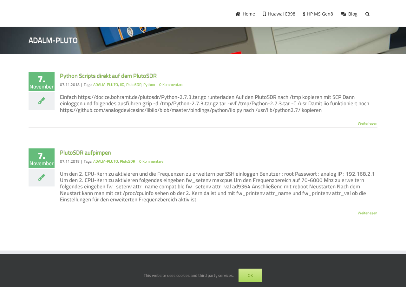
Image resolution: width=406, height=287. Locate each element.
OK (250, 275)
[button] (367, 13)
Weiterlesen (367, 123)
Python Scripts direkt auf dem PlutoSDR (108, 76)
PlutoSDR (133, 84)
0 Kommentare (171, 84)
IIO (122, 84)
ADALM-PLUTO (105, 84)
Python (149, 84)
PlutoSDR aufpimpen (85, 152)
